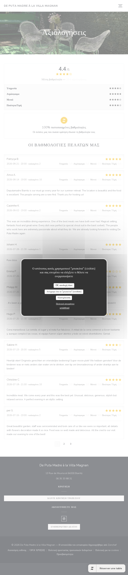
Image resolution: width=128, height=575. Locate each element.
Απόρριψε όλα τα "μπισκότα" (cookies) (64, 291)
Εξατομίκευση (64, 297)
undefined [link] (64, 308)
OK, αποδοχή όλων (64, 285)
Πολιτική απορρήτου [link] (65, 303)
